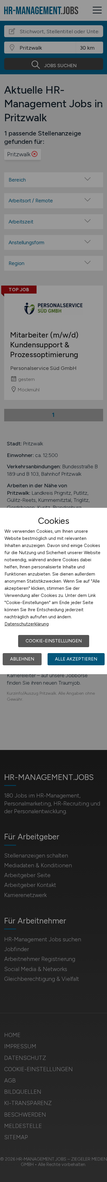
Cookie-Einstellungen (54, 641)
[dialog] (53, 591)
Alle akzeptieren (76, 659)
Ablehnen (22, 659)
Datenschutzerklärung (26, 624)
